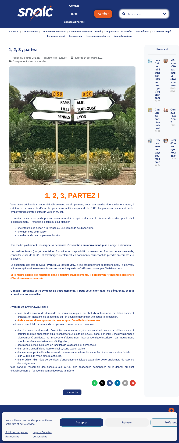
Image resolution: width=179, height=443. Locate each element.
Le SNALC (13, 31)
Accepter (81, 422)
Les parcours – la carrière (118, 31)
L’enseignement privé (98, 36)
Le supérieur (76, 36)
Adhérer (103, 13)
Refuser (127, 422)
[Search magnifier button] (123, 13)
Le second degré (56, 36)
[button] (95, 383)
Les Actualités (30, 31)
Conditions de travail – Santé (85, 31)
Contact (74, 5)
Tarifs (74, 13)
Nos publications (123, 36)
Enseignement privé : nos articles (29, 61)
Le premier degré (161, 31)
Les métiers (142, 31)
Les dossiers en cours (54, 31)
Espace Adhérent (74, 21)
